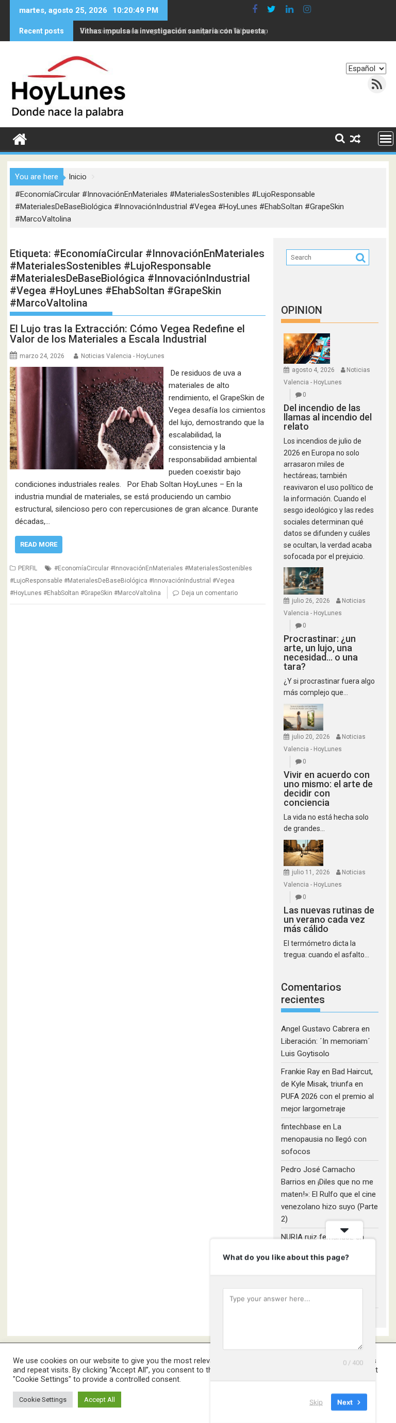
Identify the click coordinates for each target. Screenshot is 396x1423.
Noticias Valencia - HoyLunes (122, 356)
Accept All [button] (99, 1399)
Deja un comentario (210, 593)
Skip (316, 1402)
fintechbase (301, 1126)
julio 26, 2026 (311, 600)
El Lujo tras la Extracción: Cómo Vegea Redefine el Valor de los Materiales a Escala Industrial (127, 334)
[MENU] (385, 138)
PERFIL (27, 568)
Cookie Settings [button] (43, 1399)
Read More (38, 544)
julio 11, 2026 (311, 872)
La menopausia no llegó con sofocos (324, 1139)
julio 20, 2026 (311, 736)
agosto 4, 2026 (313, 370)
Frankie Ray (300, 1071)
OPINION (301, 310)
